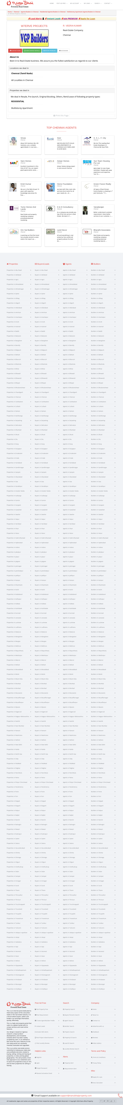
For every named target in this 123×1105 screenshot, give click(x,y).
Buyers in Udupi (40, 937)
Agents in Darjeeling (69, 420)
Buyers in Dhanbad (41, 430)
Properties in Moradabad (15, 669)
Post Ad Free (61, 3)
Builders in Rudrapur (98, 834)
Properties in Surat (13, 885)
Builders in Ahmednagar (99, 289)
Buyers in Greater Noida (42, 491)
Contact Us (96, 1020)
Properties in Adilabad (14, 275)
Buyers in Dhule (40, 434)
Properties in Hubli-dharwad (16, 538)
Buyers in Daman (40, 411)
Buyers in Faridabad (41, 463)
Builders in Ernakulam (98, 453)
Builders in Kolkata (97, 604)
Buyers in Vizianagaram (42, 975)
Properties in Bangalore (14, 341)
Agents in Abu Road (69, 270)
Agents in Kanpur (68, 580)
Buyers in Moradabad (42, 669)
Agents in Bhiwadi (69, 373)
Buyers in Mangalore (41, 636)
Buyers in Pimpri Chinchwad (44, 782)
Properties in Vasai (13, 956)
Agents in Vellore (68, 961)
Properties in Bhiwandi (14, 378)
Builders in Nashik (97, 721)
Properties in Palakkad (14, 763)
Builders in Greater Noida (99, 491)
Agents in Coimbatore (70, 402)
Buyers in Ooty (39, 759)
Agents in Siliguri (68, 862)
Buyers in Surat (40, 885)
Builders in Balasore (97, 336)
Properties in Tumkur (13, 923)
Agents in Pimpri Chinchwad (72, 782)
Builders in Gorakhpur (98, 486)
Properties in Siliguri (13, 862)
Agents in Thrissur (69, 900)
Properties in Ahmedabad (15, 284)
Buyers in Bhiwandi (41, 378)
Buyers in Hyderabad (41, 543)
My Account (74, 3)
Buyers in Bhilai (40, 369)
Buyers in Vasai (40, 956)
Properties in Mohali (13, 665)
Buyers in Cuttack (40, 406)
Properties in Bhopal (13, 383)
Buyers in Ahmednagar (42, 289)
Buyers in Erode (40, 458)
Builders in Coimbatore (98, 402)
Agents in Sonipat (68, 876)
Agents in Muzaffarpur (70, 702)
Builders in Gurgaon (97, 505)
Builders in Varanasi (97, 951)
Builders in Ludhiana (98, 627)
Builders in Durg (96, 444)
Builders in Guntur (97, 500)
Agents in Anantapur (69, 317)
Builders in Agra (96, 279)
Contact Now (15, 50)
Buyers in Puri (39, 796)
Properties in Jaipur (13, 557)
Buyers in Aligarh (40, 303)
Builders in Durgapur (98, 449)
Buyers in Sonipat (40, 876)
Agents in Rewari (68, 829)
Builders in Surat (96, 885)
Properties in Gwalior (13, 514)
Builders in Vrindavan (98, 979)
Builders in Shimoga (97, 857)
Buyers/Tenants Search (71, 1015)
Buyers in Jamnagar (41, 566)
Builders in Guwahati (98, 510)
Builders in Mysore (97, 707)
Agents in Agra (67, 279)
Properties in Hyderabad (14, 543)
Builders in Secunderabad (99, 848)
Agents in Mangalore (69, 636)
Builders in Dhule (96, 434)
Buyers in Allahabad (41, 308)
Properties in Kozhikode (14, 608)
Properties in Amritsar (14, 312)
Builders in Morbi (96, 674)
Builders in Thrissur (97, 900)
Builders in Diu (96, 439)
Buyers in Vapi (39, 947)
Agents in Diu (67, 439)
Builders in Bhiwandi (98, 378)
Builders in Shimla (97, 853)
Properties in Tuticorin (14, 928)
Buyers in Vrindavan (41, 979)
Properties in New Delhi (14, 745)
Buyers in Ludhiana (41, 627)
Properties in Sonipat (13, 876)
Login (38, 1063)
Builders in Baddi (96, 331)
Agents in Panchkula (69, 773)
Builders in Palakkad (97, 763)
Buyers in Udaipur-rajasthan (44, 932)
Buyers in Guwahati (41, 510)
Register (39, 1057)
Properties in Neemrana (14, 735)
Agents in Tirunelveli (69, 909)
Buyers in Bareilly (40, 345)
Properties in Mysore (13, 707)
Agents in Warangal (69, 984)
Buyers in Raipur (40, 810)
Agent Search (68, 1020)
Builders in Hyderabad (98, 543)
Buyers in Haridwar (41, 524)
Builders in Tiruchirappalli (99, 904)
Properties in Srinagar (14, 881)
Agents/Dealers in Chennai (29, 12)
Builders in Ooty (96, 759)
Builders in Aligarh (97, 303)
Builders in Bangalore (98, 341)
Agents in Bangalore (69, 341)
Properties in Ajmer (13, 294)
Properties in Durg (13, 444)
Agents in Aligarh (68, 303)
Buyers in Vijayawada (42, 965)
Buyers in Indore (40, 547)
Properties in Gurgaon (14, 505)
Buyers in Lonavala (41, 618)
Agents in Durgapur (69, 449)
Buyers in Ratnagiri (41, 824)
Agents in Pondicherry (70, 787)
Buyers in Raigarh (40, 806)
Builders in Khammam (98, 585)
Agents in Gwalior (68, 514)
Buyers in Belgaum (41, 350)
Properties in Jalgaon (13, 561)
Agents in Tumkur (68, 923)
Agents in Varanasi (69, 951)
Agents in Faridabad (69, 463)
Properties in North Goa (14, 754)
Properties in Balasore (14, 336)
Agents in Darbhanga (70, 416)
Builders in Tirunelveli (98, 909)
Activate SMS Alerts (41, 1032)
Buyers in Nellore (40, 740)
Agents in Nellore (68, 740)
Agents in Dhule (68, 434)
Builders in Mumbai (97, 683)
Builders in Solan (96, 871)
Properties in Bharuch (14, 359)
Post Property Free (42, 1009)
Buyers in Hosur (40, 533)
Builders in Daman (97, 411)
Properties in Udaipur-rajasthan (17, 932)
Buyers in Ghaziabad (41, 477)
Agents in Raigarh (68, 806)
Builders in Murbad (97, 688)
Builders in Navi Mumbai (99, 726)
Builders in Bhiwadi (97, 373)
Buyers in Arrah (40, 322)
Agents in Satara (68, 843)
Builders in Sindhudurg (98, 867)
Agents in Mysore (68, 707)
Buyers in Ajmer (40, 294)
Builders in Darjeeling (98, 420)
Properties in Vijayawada (15, 965)
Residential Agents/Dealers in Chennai (52, 12)
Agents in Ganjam (68, 472)
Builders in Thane (97, 890)
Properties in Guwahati (14, 510)
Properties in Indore (13, 547)
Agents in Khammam (69, 585)
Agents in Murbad (69, 688)
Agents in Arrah (68, 322)
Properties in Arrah (13, 322)
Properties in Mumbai (14, 683)
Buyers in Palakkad (41, 763)
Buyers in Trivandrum (42, 918)
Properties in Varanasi (14, 951)
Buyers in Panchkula (41, 773)
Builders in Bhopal (97, 383)
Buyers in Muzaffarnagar (43, 698)
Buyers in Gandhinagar (42, 467)
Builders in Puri (96, 796)
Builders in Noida (96, 749)
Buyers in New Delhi (41, 745)
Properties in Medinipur (14, 655)
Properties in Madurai (14, 632)
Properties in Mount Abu (15, 679)
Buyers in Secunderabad (43, 848)
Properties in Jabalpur (14, 552)
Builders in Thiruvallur (98, 895)
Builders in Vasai (96, 956)
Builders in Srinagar (97, 881)
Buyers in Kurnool (40, 613)
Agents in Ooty (67, 759)
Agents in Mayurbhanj (70, 651)
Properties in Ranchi (13, 820)
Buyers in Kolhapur (41, 599)
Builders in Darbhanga (98, 416)
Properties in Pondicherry (15, 787)
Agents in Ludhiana (69, 627)
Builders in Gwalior (97, 514)
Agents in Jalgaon (68, 561)
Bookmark (64, 50)
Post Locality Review (42, 1043)
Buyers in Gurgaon (41, 505)
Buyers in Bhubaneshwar (43, 387)
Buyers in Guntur (40, 500)
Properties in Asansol (13, 326)
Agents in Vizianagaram (70, 975)
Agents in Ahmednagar (70, 289)
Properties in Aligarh (13, 303)
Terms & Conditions (99, 1057)
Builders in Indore (97, 547)
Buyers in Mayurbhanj (42, 651)
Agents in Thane (68, 890)
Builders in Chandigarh (98, 392)
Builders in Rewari (97, 829)
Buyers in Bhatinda (41, 364)
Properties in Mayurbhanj (15, 651)
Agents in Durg (68, 444)
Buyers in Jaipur (40, 557)
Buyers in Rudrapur (41, 834)
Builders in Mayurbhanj (98, 651)
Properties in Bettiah (13, 355)
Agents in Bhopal (68, 383)
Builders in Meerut (97, 660)
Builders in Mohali (97, 665)
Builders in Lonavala (97, 618)
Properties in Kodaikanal (14, 594)
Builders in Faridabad (98, 463)
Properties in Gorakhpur (14, 486)
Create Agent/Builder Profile (45, 1020)
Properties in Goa (12, 481)
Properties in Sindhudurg (15, 867)
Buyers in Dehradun (41, 425)
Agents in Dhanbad (69, 430)
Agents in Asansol (68, 326)
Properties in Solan (13, 871)
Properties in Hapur (13, 519)
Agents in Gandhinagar (70, 467)
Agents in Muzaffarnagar (71, 698)
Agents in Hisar (68, 528)
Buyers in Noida (40, 749)
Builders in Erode (96, 458)
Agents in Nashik (68, 721)
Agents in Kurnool (68, 613)
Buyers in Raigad (40, 801)
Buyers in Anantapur (41, 317)
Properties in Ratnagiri (14, 824)
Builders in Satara (97, 843)
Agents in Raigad (68, 801)
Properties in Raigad (13, 801)
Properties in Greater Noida (16, 491)
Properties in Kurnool (13, 613)
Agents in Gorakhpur (69, 486)
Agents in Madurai (69, 632)
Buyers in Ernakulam (41, 453)
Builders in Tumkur (97, 923)
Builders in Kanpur (97, 580)
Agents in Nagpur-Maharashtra (73, 716)
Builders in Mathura (97, 646)
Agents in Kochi (68, 590)
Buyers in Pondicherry (42, 787)
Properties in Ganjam (13, 472)
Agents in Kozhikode (69, 608)
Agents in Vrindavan (69, 979)
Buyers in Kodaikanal (41, 594)
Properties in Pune (13, 792)
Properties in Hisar (13, 528)
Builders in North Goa (98, 754)
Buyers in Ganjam (40, 472)
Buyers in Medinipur (41, 655)
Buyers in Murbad (41, 688)
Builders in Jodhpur (97, 575)
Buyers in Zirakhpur (41, 989)
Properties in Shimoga (14, 857)
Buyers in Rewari (40, 829)
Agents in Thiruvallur (69, 895)
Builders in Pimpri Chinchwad (100, 782)
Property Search (69, 1009)
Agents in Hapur (68, 519)
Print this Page (62, 115)
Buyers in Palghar (40, 768)
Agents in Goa (67, 481)
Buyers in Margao (40, 641)
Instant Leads (40, 1026)
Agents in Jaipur (68, 557)
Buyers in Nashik (40, 721)
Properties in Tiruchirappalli (16, 904)
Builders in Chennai (97, 397)
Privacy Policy (96, 1063)
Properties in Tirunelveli (14, 909)
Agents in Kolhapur (69, 599)
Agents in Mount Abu (70, 679)
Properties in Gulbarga (14, 496)
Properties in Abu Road (14, 270)
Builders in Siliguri (97, 862)
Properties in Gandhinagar (15, 467)
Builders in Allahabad (98, 308)
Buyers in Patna (40, 777)
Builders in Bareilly (97, 345)
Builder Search (69, 1026)
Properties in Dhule (13, 434)
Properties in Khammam (14, 585)
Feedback (95, 1032)
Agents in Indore (68, 547)
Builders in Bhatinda (97, 364)
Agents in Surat (68, 885)
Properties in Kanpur (13, 580)
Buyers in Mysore (40, 707)
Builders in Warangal (98, 984)
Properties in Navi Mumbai (15, 726)
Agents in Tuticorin (69, 928)
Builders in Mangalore (98, 636)
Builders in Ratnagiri (97, 824)
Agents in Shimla (68, 853)
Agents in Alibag (68, 298)
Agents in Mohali (68, 665)
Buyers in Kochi (40, 590)
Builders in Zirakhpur (98, 989)
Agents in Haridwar (69, 524)
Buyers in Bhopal (40, 383)
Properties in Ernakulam (14, 453)
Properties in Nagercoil (14, 712)
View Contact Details (33, 50)
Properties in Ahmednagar (15, 289)
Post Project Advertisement (45, 1037)
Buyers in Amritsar (41, 312)
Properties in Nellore (13, 740)
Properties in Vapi (12, 947)
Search (97, 3)
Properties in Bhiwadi (14, 373)
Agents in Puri (67, 796)
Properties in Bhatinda (14, 364)
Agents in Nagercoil (69, 712)
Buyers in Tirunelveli (41, 909)
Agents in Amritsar (69, 312)
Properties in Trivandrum (15, 918)
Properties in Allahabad (14, 308)
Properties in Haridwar (14, 524)
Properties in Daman (13, 411)
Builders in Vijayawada (98, 965)
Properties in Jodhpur (14, 575)
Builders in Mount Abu (98, 679)
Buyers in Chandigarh (42, 392)
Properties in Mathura (14, 646)
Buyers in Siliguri (40, 862)
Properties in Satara (13, 843)
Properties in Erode (13, 458)
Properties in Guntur (13, 500)
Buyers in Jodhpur (41, 575)
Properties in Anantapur (14, 317)
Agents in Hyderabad (69, 543)
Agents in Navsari (68, 730)
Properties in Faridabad (14, 463)
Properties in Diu (12, 439)
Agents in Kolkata (68, 604)
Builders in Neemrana (98, 735)
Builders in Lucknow (97, 622)
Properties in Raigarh (13, 806)
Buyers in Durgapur (41, 449)
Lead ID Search (69, 1043)
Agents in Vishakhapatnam (71, 970)
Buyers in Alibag (40, 298)
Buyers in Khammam (41, 585)
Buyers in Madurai (41, 632)
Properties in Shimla (13, 853)
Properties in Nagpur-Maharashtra (18, 716)
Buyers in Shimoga (41, 857)
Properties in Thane (13, 890)
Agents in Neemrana (69, 735)
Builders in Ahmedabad (98, 284)
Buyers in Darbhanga (42, 416)
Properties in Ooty (12, 759)
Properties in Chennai (14, 397)
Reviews (95, 1037)
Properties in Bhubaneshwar (16, 387)
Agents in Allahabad (69, 308)
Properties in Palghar (13, 768)
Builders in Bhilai (96, 369)
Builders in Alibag (97, 298)
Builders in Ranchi (97, 820)
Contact (107, 3)
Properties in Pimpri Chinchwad (17, 782)
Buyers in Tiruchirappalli (43, 904)
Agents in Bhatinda (69, 364)
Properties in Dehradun (14, 425)
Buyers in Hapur (40, 519)
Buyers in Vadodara (41, 942)
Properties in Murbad (14, 688)
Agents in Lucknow (69, 622)
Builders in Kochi (96, 590)
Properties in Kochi (13, 590)
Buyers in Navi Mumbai (42, 726)
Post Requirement (42, 1015)
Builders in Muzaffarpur (99, 702)
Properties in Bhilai (13, 369)
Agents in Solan (68, 871)
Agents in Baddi (68, 331)
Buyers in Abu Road (41, 270)
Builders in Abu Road (98, 270)
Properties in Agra (12, 279)
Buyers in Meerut (40, 660)
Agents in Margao (68, 641)
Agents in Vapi (67, 947)
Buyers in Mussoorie (41, 693)
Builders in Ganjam (97, 472)
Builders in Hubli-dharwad (99, 538)
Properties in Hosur (13, 533)
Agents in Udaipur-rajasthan (72, 932)
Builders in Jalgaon (97, 561)
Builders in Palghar (97, 768)
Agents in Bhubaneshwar (71, 387)
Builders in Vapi (96, 947)
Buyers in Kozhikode (41, 608)
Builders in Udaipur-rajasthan (100, 932)
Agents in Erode (68, 458)
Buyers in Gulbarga (41, 496)
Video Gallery (96, 1043)
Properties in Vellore (13, 961)
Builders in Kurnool (97, 613)
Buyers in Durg (39, 444)
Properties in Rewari (13, 829)
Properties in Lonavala (14, 618)
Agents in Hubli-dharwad (71, 538)
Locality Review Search (71, 1049)
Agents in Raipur (68, 810)
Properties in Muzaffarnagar (16, 698)
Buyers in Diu (39, 439)
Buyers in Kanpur (40, 580)
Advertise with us (98, 1026)
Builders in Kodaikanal (98, 594)
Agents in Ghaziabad (69, 477)
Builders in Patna (96, 777)
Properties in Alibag (13, 298)
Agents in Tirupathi (69, 914)
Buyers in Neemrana (41, 735)
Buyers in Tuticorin (41, 928)
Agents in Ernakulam (69, 453)
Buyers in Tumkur (40, 923)
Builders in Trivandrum (98, 918)
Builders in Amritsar (97, 312)
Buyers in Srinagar (41, 881)
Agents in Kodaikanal (69, 594)
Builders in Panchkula (98, 773)
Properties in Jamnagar (14, 566)
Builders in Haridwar (97, 524)
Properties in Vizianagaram (15, 975)
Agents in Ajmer (68, 294)
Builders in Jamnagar (98, 566)
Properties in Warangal (14, 984)
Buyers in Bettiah (40, 355)
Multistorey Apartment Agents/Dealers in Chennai (83, 12)
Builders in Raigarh (97, 806)
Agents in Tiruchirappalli (71, 904)
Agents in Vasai (68, 956)
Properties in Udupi (13, 937)
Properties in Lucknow (14, 622)
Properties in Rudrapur (14, 834)
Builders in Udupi (96, 937)
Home (52, 3)
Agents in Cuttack (68, 406)
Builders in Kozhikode (98, 608)
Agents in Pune (68, 792)
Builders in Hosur (96, 533)
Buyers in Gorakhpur (41, 486)
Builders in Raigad (97, 801)
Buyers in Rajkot (40, 815)
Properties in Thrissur (14, 900)
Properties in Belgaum (14, 350)
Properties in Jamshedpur (15, 571)
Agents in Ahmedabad (70, 284)
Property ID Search (70, 1037)
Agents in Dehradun (69, 425)
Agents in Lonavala (69, 618)
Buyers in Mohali (40, 665)
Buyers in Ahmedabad (42, 284)
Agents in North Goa (69, 754)
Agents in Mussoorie (69, 693)
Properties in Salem (13, 839)
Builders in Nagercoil (98, 712)
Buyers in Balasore (41, 336)
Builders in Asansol (97, 326)
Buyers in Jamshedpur (42, 571)
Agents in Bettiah (68, 355)
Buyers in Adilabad (41, 275)
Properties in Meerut (13, 660)
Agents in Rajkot (68, 815)
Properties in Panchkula (14, 773)
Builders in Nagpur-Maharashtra (101, 716)
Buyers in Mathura (41, 646)
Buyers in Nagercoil (41, 712)
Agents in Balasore (69, 336)
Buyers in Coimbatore (42, 402)
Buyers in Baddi (40, 331)
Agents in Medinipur (69, 655)
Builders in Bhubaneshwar (99, 387)
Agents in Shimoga (69, 857)
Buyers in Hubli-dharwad (43, 538)
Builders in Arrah (96, 322)
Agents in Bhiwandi (69, 378)
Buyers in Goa (39, 481)
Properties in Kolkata (13, 604)
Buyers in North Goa (41, 754)
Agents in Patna (68, 777)
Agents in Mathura (69, 646)
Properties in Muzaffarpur (15, 702)
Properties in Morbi (13, 674)
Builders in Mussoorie (98, 693)
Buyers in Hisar (40, 528)
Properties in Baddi (13, 331)
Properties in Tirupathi (14, 914)
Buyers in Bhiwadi (41, 373)
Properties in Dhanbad (14, 430)
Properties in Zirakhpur (14, 989)
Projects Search (69, 1032)
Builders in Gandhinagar (99, 467)
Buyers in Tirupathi (41, 914)
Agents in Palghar (68, 768)
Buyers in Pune (40, 792)
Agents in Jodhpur (69, 575)
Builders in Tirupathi (97, 914)
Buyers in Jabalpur (41, 552)
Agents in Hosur (68, 533)
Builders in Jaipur (96, 557)
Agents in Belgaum (69, 350)
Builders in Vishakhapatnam (100, 970)
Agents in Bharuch (69, 359)
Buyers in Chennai (41, 397)
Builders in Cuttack (97, 406)
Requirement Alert (70, 1069)
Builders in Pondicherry (98, 787)
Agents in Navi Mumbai (70, 726)
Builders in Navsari (97, 730)
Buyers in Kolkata (40, 604)
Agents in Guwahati (69, 510)
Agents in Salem (68, 839)
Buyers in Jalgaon (40, 561)
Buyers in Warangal (41, 984)
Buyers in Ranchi (40, 820)
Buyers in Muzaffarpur (42, 702)
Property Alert (69, 1063)
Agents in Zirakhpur (69, 989)
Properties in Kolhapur (14, 599)
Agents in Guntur (68, 500)
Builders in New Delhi (98, 745)
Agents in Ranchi (68, 820)
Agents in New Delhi (69, 745)
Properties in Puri (12, 796)
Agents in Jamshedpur (70, 571)
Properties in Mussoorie (14, 693)
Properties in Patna (13, 777)
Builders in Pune (96, 792)
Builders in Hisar (96, 528)
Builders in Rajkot (96, 815)
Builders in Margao (97, 641)
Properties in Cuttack (13, 406)
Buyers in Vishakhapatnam (43, 970)
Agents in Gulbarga (69, 496)
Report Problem (50, 50)
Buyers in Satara (40, 843)
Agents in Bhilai (68, 369)
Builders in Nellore (97, 740)
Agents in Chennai (69, 397)
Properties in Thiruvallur (14, 895)
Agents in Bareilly (68, 345)
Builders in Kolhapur (97, 599)
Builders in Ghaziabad (98, 477)
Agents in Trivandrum (70, 918)
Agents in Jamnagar (69, 566)
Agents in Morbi (68, 674)
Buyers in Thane (40, 890)
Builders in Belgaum (97, 350)
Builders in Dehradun (98, 425)
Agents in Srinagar (69, 881)
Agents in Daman (68, 411)
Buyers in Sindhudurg (42, 867)
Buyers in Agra (39, 279)
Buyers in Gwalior (40, 514)
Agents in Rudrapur (69, 834)
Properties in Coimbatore (15, 402)
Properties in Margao (13, 641)
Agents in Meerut (68, 660)
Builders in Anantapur (98, 317)
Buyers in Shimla (40, 853)
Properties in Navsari (13, 730)
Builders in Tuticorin (97, 928)
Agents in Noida (68, 749)
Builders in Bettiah (97, 355)
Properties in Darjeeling (14, 420)
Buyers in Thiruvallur (41, 895)
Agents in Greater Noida (71, 491)
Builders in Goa (96, 481)
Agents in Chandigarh (70, 392)
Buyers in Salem (40, 839)
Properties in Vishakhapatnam (16, 970)
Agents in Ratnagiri (69, 824)
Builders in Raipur (97, 810)
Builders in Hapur (97, 519)
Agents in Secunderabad (71, 848)
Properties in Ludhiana (14, 627)
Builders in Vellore (97, 961)
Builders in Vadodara (98, 942)
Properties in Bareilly (13, 345)
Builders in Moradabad (98, 669)
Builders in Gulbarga (97, 496)
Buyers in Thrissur (41, 900)
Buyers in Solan (40, 871)
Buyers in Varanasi (41, 951)
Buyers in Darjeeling (41, 420)
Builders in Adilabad (97, 275)
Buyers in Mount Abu (42, 679)
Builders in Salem (96, 839)
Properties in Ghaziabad (14, 477)
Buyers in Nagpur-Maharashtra (45, 716)
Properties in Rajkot (13, 815)
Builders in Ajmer (96, 294)
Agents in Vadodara (69, 942)
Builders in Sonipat (97, 876)
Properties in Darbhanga (15, 416)
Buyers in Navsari (40, 730)
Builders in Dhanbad (97, 430)
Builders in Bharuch (97, 359)
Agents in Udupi (68, 937)
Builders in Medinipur (98, 655)
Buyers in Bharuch (41, 359)
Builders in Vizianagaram (99, 975)
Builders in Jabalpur (97, 552)
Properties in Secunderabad (16, 848)
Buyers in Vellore (40, 961)
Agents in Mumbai (69, 683)
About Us (95, 1015)
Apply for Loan (97, 1077)
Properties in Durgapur (14, 449)
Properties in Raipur (13, 810)
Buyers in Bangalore (41, 341)
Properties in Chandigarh (15, 392)
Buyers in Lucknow (41, 622)
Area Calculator (97, 1083)
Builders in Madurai (97, 632)
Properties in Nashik (13, 721)
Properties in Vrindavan (14, 979)
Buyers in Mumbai (41, 683)
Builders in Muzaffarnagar (99, 698)
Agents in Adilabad (69, 275)
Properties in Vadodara (14, 942)
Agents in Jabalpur (69, 552)
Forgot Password (41, 1068)
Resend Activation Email (44, 1073)
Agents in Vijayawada (70, 965)
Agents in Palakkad (69, 763)
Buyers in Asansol (40, 326)
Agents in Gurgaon (69, 505)
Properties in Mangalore (14, 636)
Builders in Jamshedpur (98, 571)
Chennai (16, 12)
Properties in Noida (13, 749)
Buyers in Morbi (40, 674)
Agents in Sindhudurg (70, 867)
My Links (87, 3)
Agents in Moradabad (70, 669)
